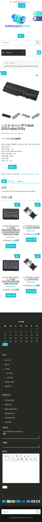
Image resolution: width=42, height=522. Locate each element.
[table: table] (26, 459)
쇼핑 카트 (10, 377)
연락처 (7, 364)
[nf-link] (18, 459)
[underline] (24, 455)
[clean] (28, 455)
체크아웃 (10, 373)
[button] (39, 52)
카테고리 (8, 52)
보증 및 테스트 (10, 413)
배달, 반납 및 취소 (11, 409)
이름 (3, 434)
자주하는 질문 (9, 382)
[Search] (37, 42)
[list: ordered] (5, 459)
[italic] (21, 455)
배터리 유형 (35, 174)
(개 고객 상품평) (17, 133)
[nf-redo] (35, 459)
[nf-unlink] (22, 459)
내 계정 (21, 5)
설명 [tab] (3, 181)
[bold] (17, 455)
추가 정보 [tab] (11, 181)
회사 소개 (8, 360)
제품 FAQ (8, 386)
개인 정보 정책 (10, 418)
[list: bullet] (9, 459)
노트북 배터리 (25, 174)
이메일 (5, 442)
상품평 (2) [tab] (20, 181)
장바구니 (12, 167)
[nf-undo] (31, 459)
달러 (37, 13)
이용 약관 (8, 422)
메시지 (5, 451)
